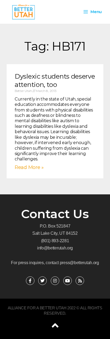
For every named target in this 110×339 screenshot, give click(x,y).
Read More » (29, 167)
